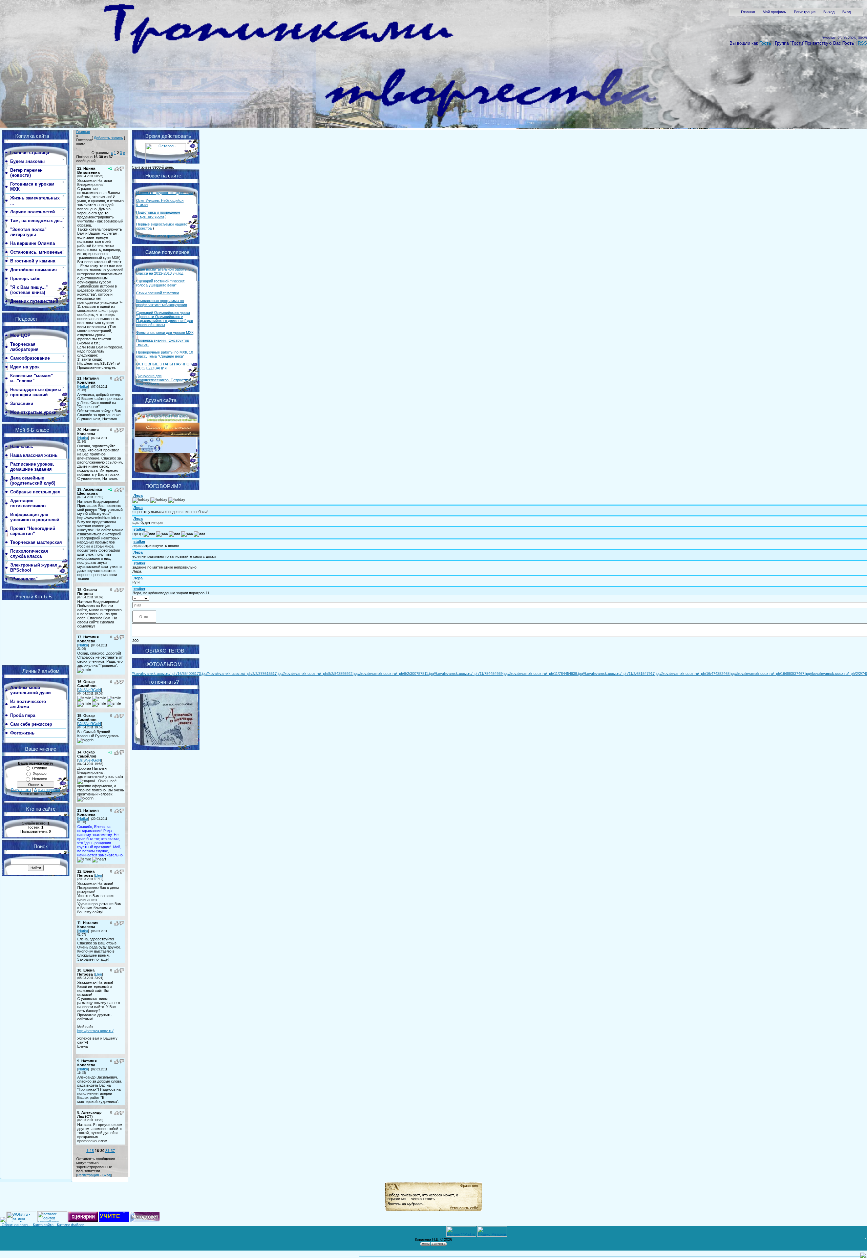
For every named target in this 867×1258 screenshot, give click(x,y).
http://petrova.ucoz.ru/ (95, 1031)
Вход (846, 12)
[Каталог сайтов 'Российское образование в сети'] (52, 1221)
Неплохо (39, 779)
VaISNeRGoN (89, 690)
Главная (748, 12)
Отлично (39, 768)
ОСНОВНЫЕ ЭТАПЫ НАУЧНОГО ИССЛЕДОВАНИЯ (165, 366)
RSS (862, 43)
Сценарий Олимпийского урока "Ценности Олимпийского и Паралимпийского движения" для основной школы (164, 319)
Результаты (21, 790)
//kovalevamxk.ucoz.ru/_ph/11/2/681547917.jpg (621, 673)
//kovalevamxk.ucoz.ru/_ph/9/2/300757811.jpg (396, 673)
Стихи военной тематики (157, 293)
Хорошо (39, 773)
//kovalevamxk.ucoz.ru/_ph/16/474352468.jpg (697, 673)
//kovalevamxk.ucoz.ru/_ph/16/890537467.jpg (772, 673)
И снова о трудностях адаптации (164, 193)
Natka (83, 386)
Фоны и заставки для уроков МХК (164, 333)
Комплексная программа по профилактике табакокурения (161, 303)
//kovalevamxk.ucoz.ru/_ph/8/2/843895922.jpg (320, 673)
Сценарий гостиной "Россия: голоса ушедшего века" (160, 283)
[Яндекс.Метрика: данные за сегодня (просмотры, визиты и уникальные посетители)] (492, 1231)
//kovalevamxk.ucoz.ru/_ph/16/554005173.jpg (169, 673)
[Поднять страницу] (863, 1255)
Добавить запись (108, 138)
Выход (828, 12)
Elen (98, 875)
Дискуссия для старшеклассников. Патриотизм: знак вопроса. (164, 380)
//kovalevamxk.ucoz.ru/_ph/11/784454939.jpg (471, 673)
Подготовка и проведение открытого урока (158, 214)
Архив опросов (47, 790)
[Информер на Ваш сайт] (165, 162)
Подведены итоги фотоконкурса (163, 236)
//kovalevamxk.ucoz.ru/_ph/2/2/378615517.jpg (244, 673)
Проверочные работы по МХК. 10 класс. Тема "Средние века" (164, 354)
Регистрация (805, 12)
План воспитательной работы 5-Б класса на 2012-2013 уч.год (165, 271)
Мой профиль (774, 12)
